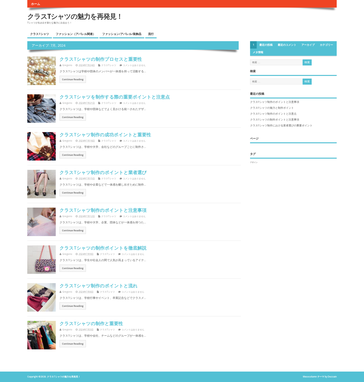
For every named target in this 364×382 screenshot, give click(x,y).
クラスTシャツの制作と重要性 (91, 323)
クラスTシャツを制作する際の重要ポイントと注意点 (115, 97)
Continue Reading (72, 79)
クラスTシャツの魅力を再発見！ (75, 16)
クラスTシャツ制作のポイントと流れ (99, 285)
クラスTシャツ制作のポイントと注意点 (273, 113)
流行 (151, 34)
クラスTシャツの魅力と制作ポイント (272, 107)
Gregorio (67, 65)
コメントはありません (134, 65)
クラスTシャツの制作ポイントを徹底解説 (103, 248)
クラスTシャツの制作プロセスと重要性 (101, 59)
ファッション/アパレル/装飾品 (121, 34)
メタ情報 (258, 52)
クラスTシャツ (39, 34)
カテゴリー (326, 44)
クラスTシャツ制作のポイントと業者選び (103, 172)
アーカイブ (308, 44)
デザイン (254, 162)
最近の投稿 (266, 44)
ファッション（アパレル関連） (76, 34)
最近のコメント (287, 44)
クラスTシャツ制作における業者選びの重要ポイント (281, 125)
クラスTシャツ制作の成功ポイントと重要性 (105, 134)
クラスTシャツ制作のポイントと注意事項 (103, 210)
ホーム (35, 4)
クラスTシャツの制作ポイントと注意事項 (274, 119)
